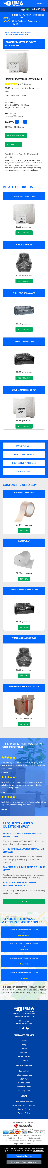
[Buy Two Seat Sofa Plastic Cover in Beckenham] (24, 358)
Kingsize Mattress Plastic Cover (17, 35)
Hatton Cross (24, 1082)
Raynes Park (24, 1071)
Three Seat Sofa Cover (24, 293)
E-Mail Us (25, 1021)
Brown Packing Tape (24, 492)
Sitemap (24, 1060)
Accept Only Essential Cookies (24, 1162)
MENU (40, 3)
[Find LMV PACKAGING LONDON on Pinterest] (27, 1028)
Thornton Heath (24, 1086)
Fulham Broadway (24, 1075)
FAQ (24, 1044)
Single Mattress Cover (24, 196)
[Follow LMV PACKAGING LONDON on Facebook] (19, 1028)
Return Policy (24, 1109)
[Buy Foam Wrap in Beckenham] (24, 560)
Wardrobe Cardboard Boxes (24, 686)
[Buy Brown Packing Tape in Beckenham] (24, 511)
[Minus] (17, 122)
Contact (24, 1040)
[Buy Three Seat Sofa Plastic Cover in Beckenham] (24, 310)
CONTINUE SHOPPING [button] (15, 136)
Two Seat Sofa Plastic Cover (24, 589)
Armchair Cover (24, 244)
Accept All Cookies (24, 1156)
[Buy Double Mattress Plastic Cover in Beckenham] (24, 407)
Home (5, 32)
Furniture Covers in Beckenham (20, 32)
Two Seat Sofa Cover (24, 341)
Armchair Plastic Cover (24, 638)
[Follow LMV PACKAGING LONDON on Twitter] (23, 1028)
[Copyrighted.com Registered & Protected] (24, 1125)
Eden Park (24, 1079)
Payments (24, 1052)
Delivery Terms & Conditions (24, 1105)
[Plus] (25, 122)
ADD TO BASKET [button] (24, 233)
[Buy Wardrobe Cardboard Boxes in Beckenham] (24, 705)
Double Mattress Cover (24, 390)
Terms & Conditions (24, 1101)
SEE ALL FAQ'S (24, 902)
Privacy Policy (38, 1151)
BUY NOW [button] (24, 530)
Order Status (24, 1056)
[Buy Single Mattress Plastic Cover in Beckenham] (24, 213)
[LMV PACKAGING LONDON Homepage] (13, 3)
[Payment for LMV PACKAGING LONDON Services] (24, 1131)
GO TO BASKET (13, 144)
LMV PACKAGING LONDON (33, 1135)
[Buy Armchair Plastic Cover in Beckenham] (24, 262)
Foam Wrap (24, 541)
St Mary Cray (24, 1090)
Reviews (24, 1048)
